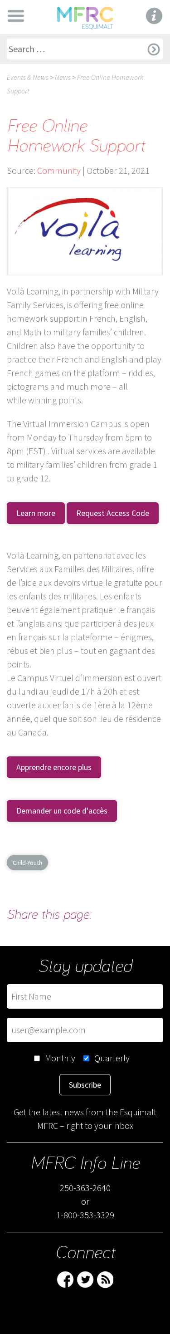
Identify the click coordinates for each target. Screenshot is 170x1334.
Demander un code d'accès (61, 810)
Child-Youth (27, 862)
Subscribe (85, 1084)
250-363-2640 (85, 1187)
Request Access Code (112, 513)
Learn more (35, 513)
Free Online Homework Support (76, 134)
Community (59, 170)
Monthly (60, 1058)
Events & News (28, 77)
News (63, 77)
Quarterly (112, 1058)
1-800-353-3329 (85, 1215)
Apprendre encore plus (54, 767)
